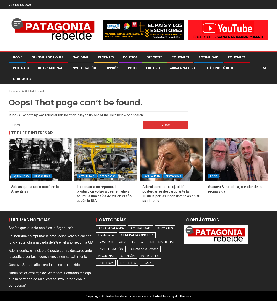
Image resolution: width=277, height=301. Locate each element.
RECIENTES (106, 57)
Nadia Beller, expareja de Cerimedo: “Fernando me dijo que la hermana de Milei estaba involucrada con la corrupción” (50, 279)
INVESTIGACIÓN (84, 68)
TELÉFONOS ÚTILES (219, 68)
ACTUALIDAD (208, 57)
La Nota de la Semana (144, 249)
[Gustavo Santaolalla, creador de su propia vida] (236, 159)
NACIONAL (81, 57)
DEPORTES (155, 57)
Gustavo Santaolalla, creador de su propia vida (44, 265)
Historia (153, 68)
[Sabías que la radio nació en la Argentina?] (40, 159)
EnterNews (161, 296)
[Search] (264, 68)
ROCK (132, 68)
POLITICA (130, 57)
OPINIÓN (112, 68)
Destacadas (42, 176)
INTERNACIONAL (50, 68)
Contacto (22, 79)
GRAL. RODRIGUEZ (112, 242)
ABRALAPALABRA (183, 68)
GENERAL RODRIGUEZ (47, 57)
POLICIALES (180, 57)
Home (17, 57)
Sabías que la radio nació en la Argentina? (41, 228)
